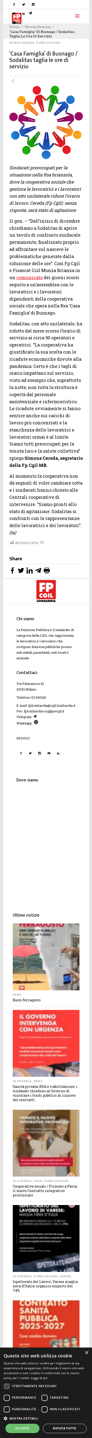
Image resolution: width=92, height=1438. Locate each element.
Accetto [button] (22, 1428)
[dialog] (46, 1393)
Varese (65, 1276)
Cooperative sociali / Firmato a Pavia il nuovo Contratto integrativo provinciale (45, 1190)
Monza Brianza (21, 42)
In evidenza (22, 1081)
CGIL (44, 635)
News (17, 994)
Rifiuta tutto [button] (64, 1428)
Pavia (38, 1181)
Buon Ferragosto (27, 1000)
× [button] (86, 1353)
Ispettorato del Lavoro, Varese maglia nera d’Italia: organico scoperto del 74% (45, 1286)
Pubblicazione (48, 42)
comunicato (29, 277)
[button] (46, 1418)
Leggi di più (39, 1378)
